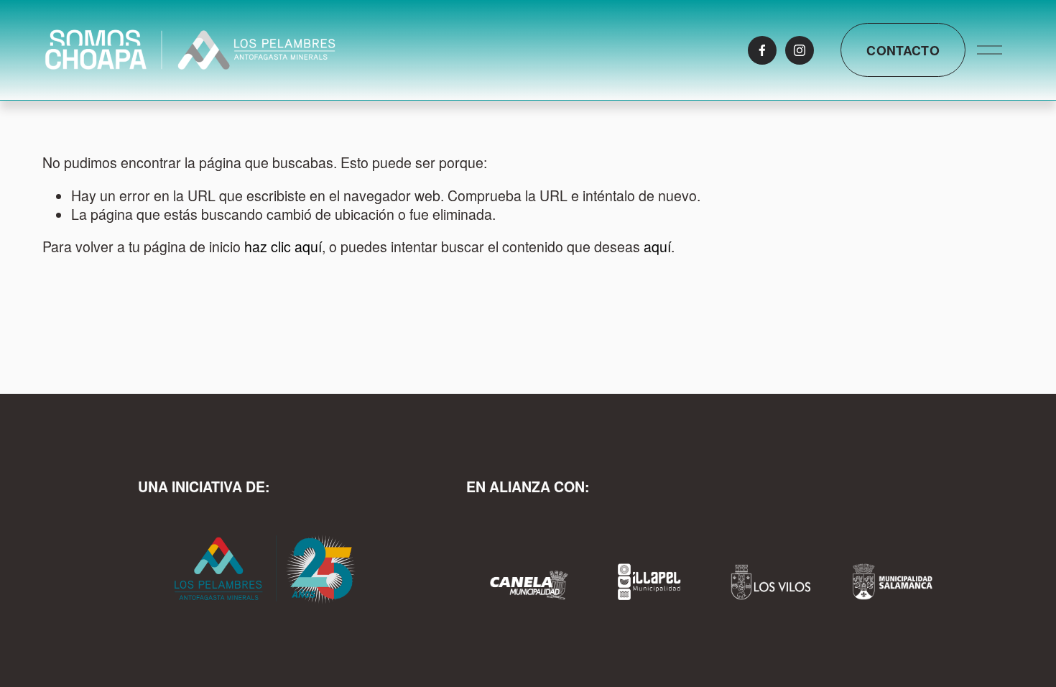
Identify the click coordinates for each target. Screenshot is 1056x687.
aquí (657, 246)
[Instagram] (799, 50)
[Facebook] (762, 50)
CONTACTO (903, 50)
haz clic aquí (283, 246)
